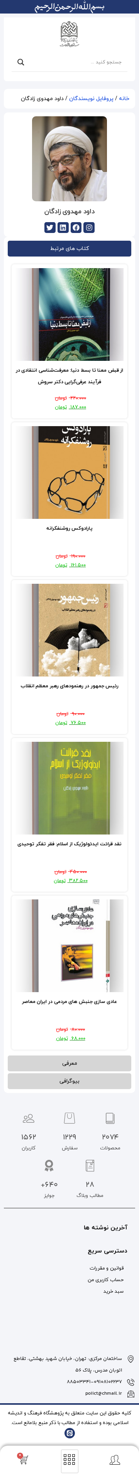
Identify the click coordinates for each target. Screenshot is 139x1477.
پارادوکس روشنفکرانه (69, 528)
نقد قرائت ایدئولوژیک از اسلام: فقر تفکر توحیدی (69, 844)
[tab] (69, 249)
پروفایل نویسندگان (91, 98)
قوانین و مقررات (107, 1268)
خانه (124, 98)
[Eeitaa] (69, 1433)
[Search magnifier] (20, 62)
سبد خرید (113, 1291)
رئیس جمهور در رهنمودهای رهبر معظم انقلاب (69, 686)
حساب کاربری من (106, 1279)
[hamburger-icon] (69, 1462)
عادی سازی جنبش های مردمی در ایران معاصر (69, 1001)
